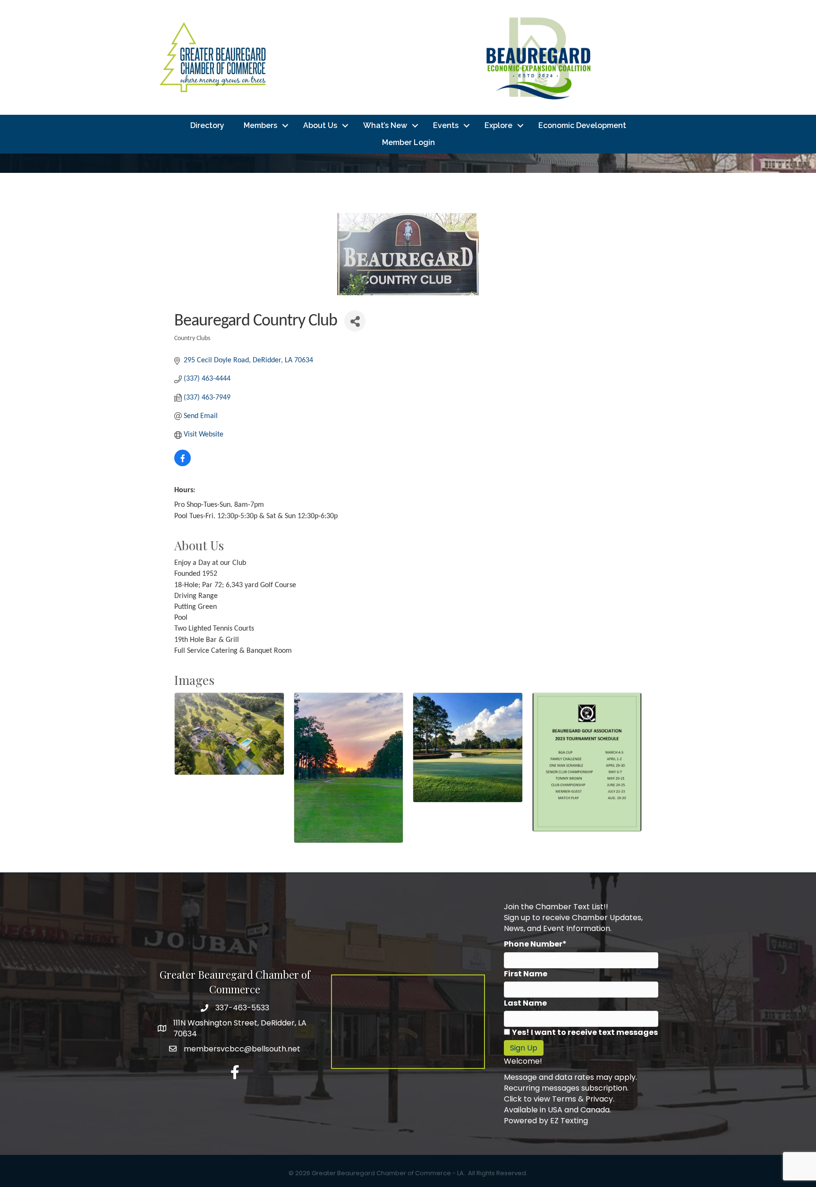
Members (260, 125)
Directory (207, 125)
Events (446, 125)
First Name (525, 973)
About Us (320, 125)
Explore (498, 125)
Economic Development (582, 125)
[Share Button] (355, 321)
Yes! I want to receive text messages (585, 1032)
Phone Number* (535, 944)
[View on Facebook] (182, 464)
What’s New (385, 125)
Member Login (408, 142)
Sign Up (523, 1047)
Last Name (525, 1003)
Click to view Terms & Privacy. (559, 1098)
